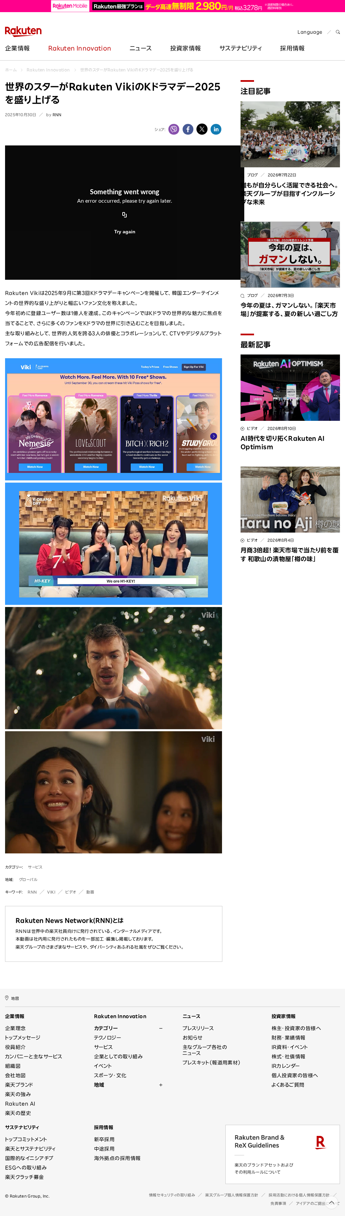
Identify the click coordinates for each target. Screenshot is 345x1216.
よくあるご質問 (288, 1084)
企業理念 (15, 1028)
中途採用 (104, 1148)
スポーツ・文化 (110, 1075)
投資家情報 (185, 48)
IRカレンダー (286, 1066)
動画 (90, 892)
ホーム (11, 70)
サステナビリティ (240, 48)
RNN (32, 892)
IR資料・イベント (290, 1047)
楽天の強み (18, 1094)
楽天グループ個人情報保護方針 (231, 1195)
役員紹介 (15, 1047)
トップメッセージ (23, 1037)
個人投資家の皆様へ (295, 1075)
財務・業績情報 (289, 1037)
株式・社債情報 (289, 1056)
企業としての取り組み (118, 1056)
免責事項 (278, 1203)
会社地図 (15, 1075)
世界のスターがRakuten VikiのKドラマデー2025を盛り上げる (137, 70)
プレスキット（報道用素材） (212, 1062)
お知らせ (192, 1037)
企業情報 (17, 48)
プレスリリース (198, 1028)
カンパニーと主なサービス (33, 1056)
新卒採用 (104, 1139)
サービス (35, 867)
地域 (99, 1084)
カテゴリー (106, 1028)
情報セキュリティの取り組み (172, 1195)
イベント (103, 1066)
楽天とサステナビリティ (30, 1148)
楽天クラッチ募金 (24, 1177)
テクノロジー (108, 1037)
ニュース (141, 48)
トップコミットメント (26, 1139)
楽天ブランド (19, 1084)
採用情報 (104, 1127)
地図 (15, 998)
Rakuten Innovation (79, 48)
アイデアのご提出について (318, 1203)
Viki (51, 892)
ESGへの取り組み (25, 1167)
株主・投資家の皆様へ (296, 1028)
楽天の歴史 (18, 1113)
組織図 (13, 1066)
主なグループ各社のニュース (205, 1050)
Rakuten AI (20, 1103)
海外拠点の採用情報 (117, 1158)
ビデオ (70, 892)
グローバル (28, 879)
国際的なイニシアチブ (29, 1158)
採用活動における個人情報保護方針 (299, 1195)
